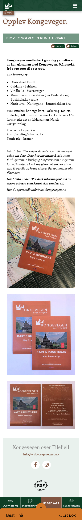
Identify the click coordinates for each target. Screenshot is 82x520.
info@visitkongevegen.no (41, 454)
